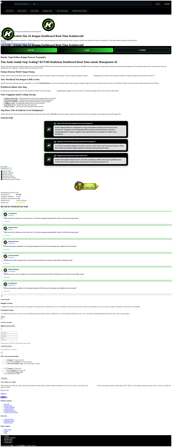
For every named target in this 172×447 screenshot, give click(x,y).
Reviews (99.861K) (12, 43)
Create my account (6, 346)
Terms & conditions (9, 437)
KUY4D (90, 75)
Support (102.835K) (24, 43)
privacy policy (92, 385)
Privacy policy (8, 441)
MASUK (158, 4)
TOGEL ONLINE (22, 11)
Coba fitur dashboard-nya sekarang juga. (132, 114)
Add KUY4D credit (10, 375)
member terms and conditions (38, 343)
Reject (3, 390)
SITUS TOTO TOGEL (62, 11)
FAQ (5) (32, 43)
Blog (5, 433)
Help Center (7, 429)
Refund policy (8, 442)
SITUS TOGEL (35, 11)
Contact (6, 436)
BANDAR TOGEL (47, 11)
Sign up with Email (7, 329)
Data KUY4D (8, 422)
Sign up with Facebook (8, 326)
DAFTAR (31, 50)
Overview (3, 43)
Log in (18, 349)
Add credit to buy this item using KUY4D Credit (18, 365)
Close (2, 317)
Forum (6, 431)
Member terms (8, 439)
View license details (6, 170)
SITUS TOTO (9, 11)
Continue (4, 378)
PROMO (143, 50)
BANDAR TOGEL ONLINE (80, 11)
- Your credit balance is (22, 364)
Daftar (167, 4)
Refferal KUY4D (9, 421)
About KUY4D (8, 419)
